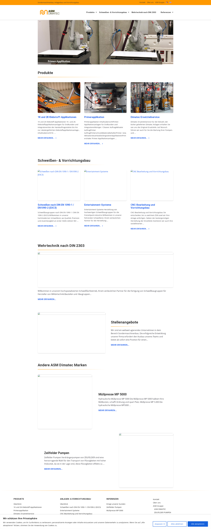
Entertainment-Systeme (97, 204)
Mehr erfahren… (46, 138)
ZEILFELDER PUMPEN (162, 512)
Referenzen (166, 12)
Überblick (17, 504)
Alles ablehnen (177, 524)
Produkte (90, 12)
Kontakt (142, 2)
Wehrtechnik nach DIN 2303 (144, 12)
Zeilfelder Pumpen (114, 507)
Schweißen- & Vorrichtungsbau (113, 12)
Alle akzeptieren (197, 524)
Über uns (150, 2)
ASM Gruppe (159, 2)
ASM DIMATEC (160, 509)
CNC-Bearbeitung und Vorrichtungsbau (143, 206)
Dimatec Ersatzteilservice (145, 117)
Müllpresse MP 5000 (114, 510)
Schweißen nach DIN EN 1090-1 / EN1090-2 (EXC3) (56, 206)
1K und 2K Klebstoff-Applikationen (57, 117)
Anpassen (159, 524)
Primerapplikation (94, 117)
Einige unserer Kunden (115, 504)
